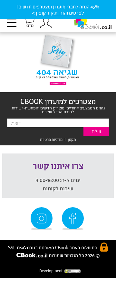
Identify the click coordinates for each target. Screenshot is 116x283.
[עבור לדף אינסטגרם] (42, 218)
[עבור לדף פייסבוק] (74, 218)
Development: (51, 270)
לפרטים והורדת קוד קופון (59, 13)
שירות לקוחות (58, 188)
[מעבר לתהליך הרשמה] (29, 22)
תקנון (72, 139)
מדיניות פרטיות (51, 139)
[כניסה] (46, 23)
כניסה (46, 23)
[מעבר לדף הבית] (86, 19)
